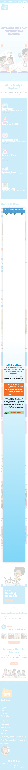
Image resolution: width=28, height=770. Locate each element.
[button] (24, 209)
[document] (14, 385)
